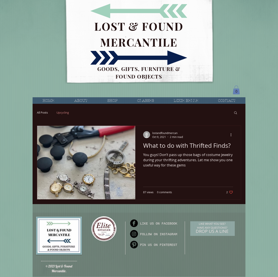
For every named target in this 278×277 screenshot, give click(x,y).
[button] (236, 90)
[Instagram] (134, 234)
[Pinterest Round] (134, 244)
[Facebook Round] (134, 223)
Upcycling (62, 112)
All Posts (42, 112)
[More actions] (232, 134)
